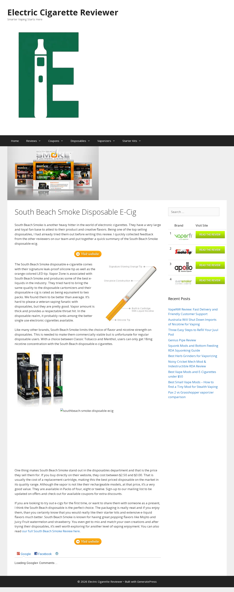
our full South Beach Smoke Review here (51, 531)
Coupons (53, 141)
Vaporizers (104, 141)
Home (15, 141)
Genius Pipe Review (182, 340)
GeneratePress (147, 581)
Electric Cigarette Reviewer (62, 12)
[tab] (23, 554)
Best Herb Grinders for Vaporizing (192, 356)
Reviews (31, 141)
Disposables (78, 141)
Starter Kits (129, 141)
